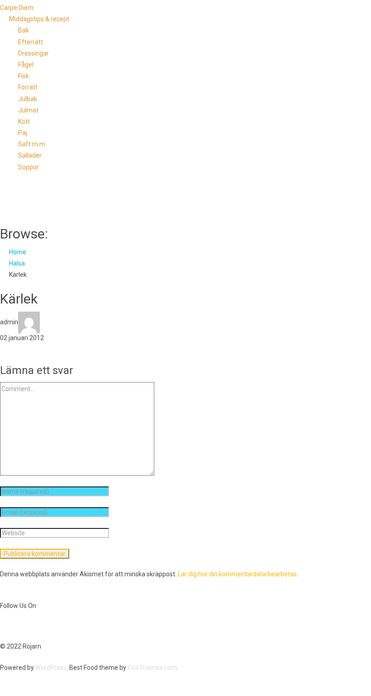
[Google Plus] (37, 626)
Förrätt (28, 87)
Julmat (28, 110)
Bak (23, 30)
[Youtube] (20, 626)
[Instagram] (44, 626)
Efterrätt (30, 42)
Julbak (27, 99)
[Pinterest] (28, 626)
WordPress (51, 667)
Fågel (25, 64)
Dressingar (33, 53)
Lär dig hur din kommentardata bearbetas (237, 574)
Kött (24, 121)
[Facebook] (4, 626)
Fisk (23, 75)
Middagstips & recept (39, 19)
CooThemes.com (152, 667)
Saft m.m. (32, 144)
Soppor (28, 167)
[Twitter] (12, 626)
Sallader (30, 155)
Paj (22, 132)
